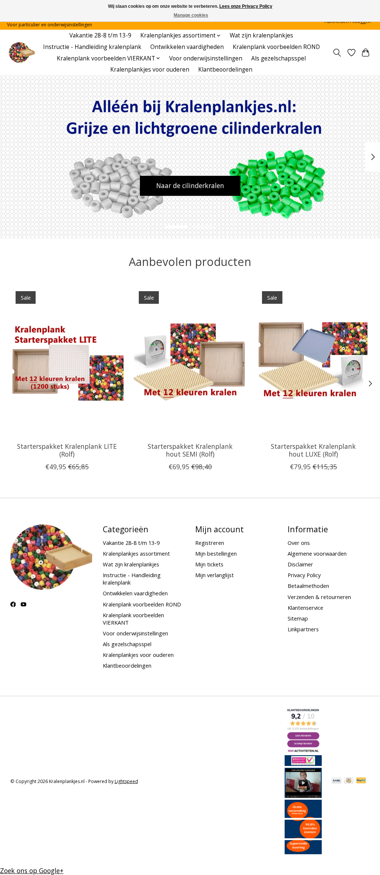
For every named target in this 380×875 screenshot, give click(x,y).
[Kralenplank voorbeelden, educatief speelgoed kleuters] (22, 52)
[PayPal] (361, 781)
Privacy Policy (304, 575)
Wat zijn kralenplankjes (261, 35)
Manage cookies (191, 15)
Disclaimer (300, 564)
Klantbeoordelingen (225, 69)
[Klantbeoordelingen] (303, 835)
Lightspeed (126, 781)
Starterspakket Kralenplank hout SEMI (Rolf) (190, 450)
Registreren (209, 542)
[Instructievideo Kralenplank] (303, 795)
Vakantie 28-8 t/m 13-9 (100, 35)
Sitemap (298, 618)
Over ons (299, 542)
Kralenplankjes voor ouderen (149, 69)
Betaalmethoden (308, 585)
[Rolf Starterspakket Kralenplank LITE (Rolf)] (67, 361)
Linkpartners (303, 629)
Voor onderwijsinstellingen (205, 58)
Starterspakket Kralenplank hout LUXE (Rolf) (313, 450)
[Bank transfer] (336, 781)
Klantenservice (305, 607)
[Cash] (348, 781)
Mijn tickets (209, 564)
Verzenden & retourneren (319, 597)
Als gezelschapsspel (278, 58)
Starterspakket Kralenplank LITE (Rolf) (67, 450)
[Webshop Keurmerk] (303, 763)
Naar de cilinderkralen (190, 185)
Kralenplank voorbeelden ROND (276, 47)
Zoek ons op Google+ (31, 870)
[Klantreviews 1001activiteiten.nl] (303, 750)
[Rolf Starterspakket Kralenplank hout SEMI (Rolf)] (190, 361)
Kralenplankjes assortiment (136, 553)
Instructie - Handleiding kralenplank (92, 47)
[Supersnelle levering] (303, 851)
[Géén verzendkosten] (303, 815)
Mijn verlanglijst (214, 575)
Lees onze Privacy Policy (245, 6)
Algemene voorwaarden (317, 553)
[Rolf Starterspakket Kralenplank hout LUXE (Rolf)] (313, 361)
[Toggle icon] (336, 52)
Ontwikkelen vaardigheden (187, 47)
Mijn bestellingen (216, 553)
